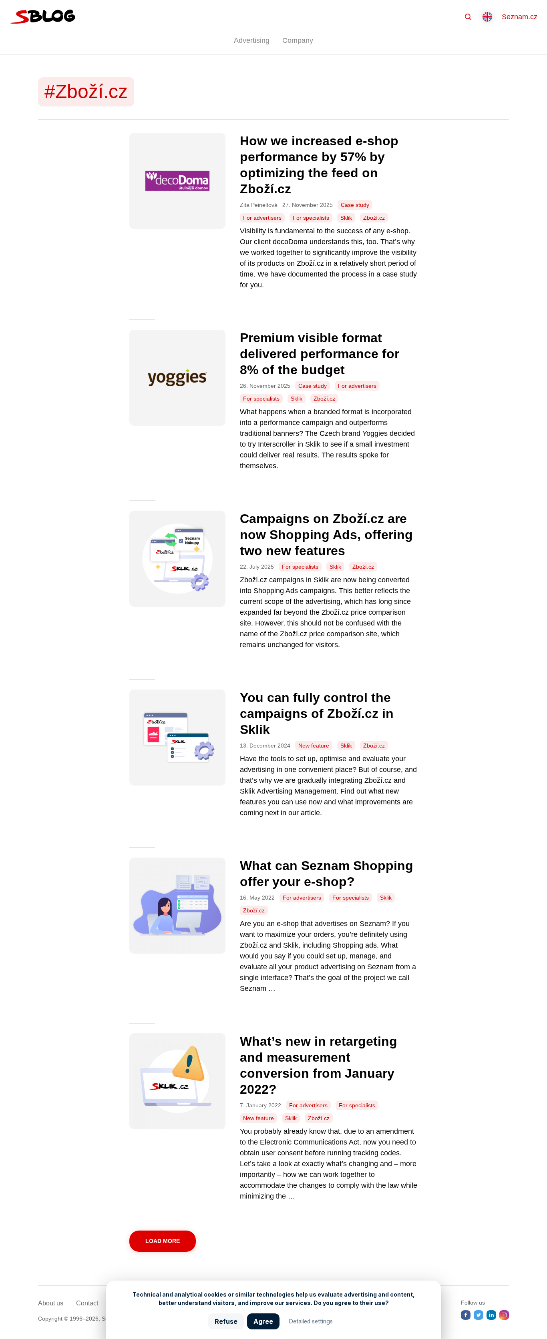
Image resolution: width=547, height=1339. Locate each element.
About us (50, 1303)
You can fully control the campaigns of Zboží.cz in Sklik (317, 713)
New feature (313, 745)
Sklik (346, 217)
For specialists (311, 217)
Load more (162, 1241)
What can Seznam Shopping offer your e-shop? (326, 873)
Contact (87, 1303)
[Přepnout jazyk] (487, 17)
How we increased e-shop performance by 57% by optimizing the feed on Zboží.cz (319, 165)
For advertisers (262, 217)
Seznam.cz (519, 17)
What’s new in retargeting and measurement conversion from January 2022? (318, 1065)
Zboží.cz (374, 217)
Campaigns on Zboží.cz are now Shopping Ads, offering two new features (326, 534)
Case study (355, 205)
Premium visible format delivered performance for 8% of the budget (319, 354)
